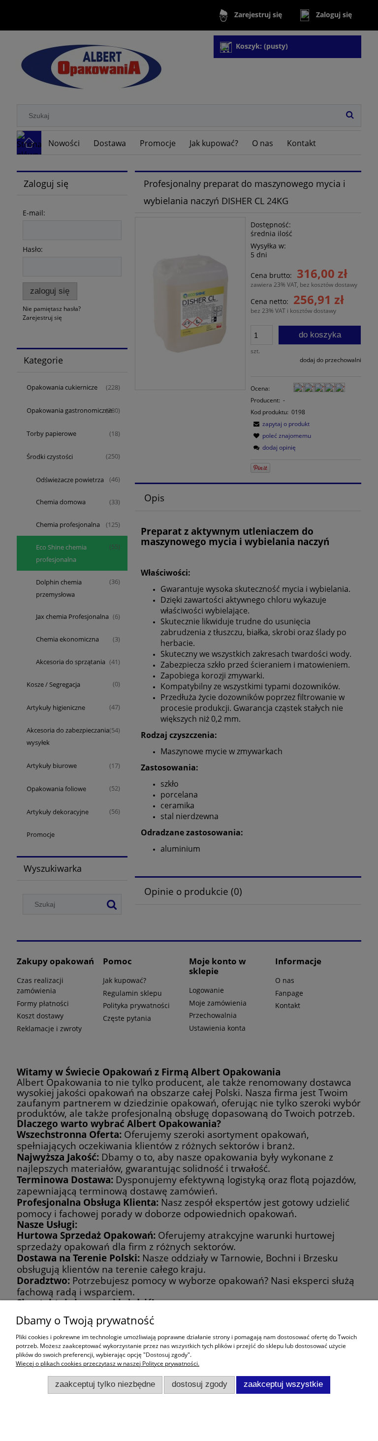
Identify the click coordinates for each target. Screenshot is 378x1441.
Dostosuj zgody (199, 1384)
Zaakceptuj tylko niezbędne (105, 1384)
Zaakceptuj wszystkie (283, 1384)
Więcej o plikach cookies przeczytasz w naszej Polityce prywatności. (107, 1363)
